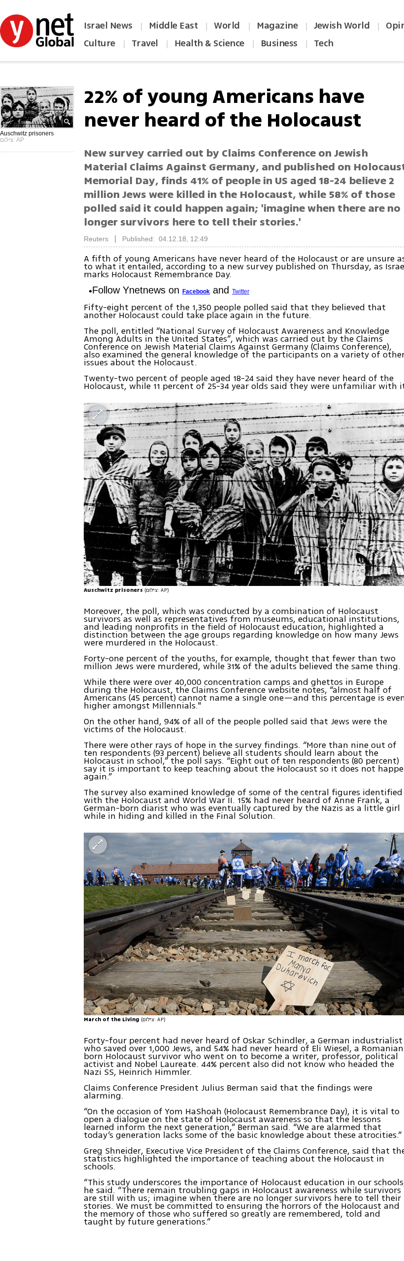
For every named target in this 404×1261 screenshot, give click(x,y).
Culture (99, 43)
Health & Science (209, 43)
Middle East (173, 25)
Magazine (277, 25)
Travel (145, 43)
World (228, 25)
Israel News (108, 25)
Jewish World (342, 25)
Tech (324, 43)
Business (279, 43)
